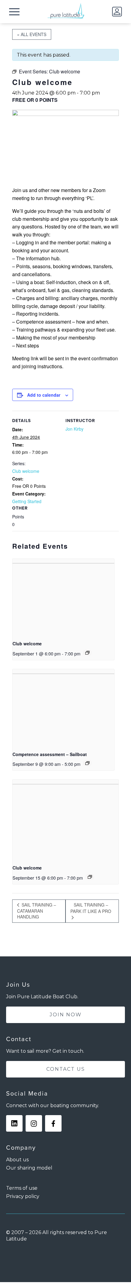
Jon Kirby (74, 429)
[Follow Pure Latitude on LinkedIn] (14, 1123)
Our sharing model (29, 1168)
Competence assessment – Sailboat (49, 754)
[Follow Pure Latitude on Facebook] (53, 1123)
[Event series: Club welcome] (87, 653)
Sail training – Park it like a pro (90, 908)
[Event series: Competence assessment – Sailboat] (87, 763)
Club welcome (25, 471)
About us (17, 1160)
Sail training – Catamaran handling (36, 911)
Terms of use (21, 1188)
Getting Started (26, 501)
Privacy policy (22, 1196)
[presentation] (63, 597)
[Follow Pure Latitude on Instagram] (34, 1123)
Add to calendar (43, 395)
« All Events (31, 34)
